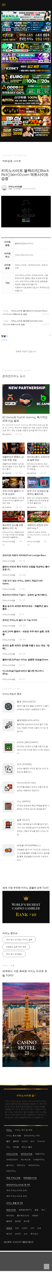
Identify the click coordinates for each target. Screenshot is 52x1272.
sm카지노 (21, 1165)
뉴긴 (26, 1234)
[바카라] (8, 747)
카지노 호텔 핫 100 (14, 1203)
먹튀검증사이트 (30, 1178)
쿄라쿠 (18, 1234)
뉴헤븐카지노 (39, 1159)
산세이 (25, 1228)
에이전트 (10, 1215)
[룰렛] (8, 706)
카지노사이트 (12, 1154)
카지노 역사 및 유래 (23, 1130)
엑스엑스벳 (25, 1159)
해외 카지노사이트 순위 (16, 1196)
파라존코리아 (12, 1159)
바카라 (25, 1141)
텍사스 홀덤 (27, 1147)
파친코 (9, 1228)
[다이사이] (8, 787)
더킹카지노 (11, 1171)
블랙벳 (9, 1221)
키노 (8, 1147)
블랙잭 (16, 1141)
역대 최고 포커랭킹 (14, 954)
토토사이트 (11, 1210)
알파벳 (18, 1221)
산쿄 (39, 1228)
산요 (17, 1228)
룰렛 (8, 1141)
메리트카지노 (34, 1165)
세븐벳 (35, 1215)
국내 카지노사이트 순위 (16, 1190)
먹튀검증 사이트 (11, 160)
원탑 (36, 1210)
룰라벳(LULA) (23, 1215)
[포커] (8, 769)
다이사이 (41, 1141)
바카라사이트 (26, 1154)
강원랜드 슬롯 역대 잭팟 (16, 947)
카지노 (9, 1130)
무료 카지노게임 (13, 1178)
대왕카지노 (40, 1154)
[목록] (48, 186)
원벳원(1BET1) (25, 1210)
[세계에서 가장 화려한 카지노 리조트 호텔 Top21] (26, 1024)
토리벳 (27, 1221)
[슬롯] (8, 824)
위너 (43, 1210)
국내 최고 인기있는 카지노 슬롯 (19, 939)
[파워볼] (8, 850)
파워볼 (16, 1147)
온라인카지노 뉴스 (14, 376)
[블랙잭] (8, 725)
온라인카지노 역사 (32, 1135)
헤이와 (9, 1234)
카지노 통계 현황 (13, 1135)
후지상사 (34, 1234)
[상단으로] (47, 1267)
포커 (32, 1141)
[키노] (8, 806)
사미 (32, 1228)
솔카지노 (10, 1165)
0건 (10, 188)
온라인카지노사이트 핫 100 (18, 1185)
